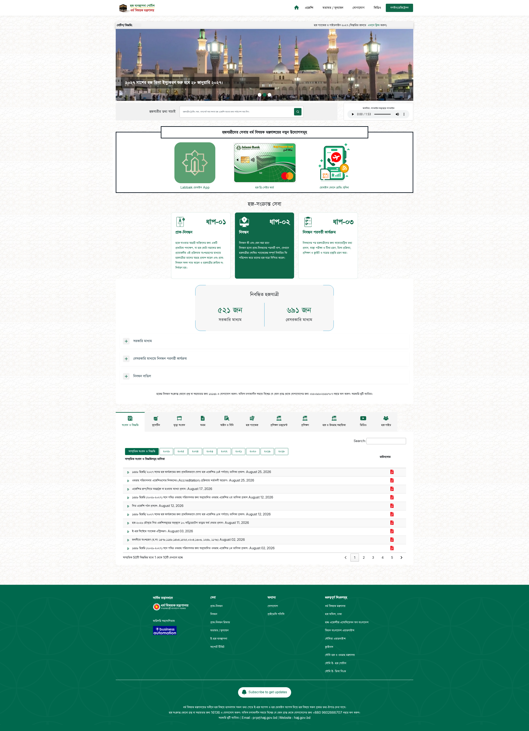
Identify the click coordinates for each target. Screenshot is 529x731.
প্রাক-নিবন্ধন (216, 606)
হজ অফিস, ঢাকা (333, 614)
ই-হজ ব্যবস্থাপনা (218, 639)
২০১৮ (281, 451)
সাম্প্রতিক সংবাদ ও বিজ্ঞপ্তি (142, 451)
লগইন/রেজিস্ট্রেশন (399, 8)
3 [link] (373, 558)
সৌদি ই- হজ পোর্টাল (335, 663)
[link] (345, 558)
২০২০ (253, 451)
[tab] (201, 245)
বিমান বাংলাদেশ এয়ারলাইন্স (339, 630)
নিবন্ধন (213, 614)
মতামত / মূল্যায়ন (333, 8)
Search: (360, 441)
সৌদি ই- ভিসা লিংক (335, 671)
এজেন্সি (309, 8)
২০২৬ (166, 451)
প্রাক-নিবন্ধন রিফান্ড (220, 622)
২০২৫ (181, 451)
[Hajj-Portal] (297, 7)
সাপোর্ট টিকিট (217, 647)
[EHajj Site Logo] (136, 8)
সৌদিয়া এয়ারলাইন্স (335, 639)
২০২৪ (195, 451)
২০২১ (238, 451)
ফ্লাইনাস (329, 647)
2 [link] (364, 558)
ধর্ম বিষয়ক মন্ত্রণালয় (335, 606)
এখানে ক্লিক (343, 25)
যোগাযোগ (359, 8)
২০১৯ (267, 451)
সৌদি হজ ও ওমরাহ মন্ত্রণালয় (340, 655)
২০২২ (224, 451)
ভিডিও (377, 8)
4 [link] (382, 558)
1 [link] (354, 558)
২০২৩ (209, 451)
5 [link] (392, 558)
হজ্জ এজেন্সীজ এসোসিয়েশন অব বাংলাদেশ (346, 622)
